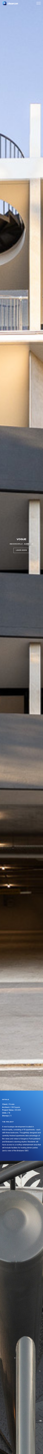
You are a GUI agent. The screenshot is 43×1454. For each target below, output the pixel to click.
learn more (21, 550)
